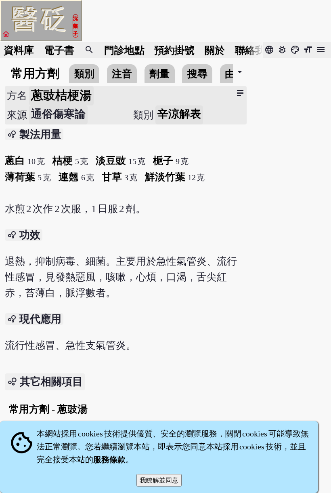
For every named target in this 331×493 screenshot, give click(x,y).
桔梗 (62, 160)
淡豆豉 (111, 160)
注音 (122, 73)
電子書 (59, 50)
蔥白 (15, 160)
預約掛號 (174, 50)
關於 (215, 50)
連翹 (69, 176)
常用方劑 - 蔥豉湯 (48, 409)
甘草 (112, 176)
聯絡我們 (255, 50)
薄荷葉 (20, 176)
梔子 (163, 160)
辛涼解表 (179, 114)
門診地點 (124, 50)
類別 (84, 73)
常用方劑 (35, 73)
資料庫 (19, 50)
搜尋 (197, 73)
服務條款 (109, 459)
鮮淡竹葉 (165, 176)
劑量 (159, 73)
